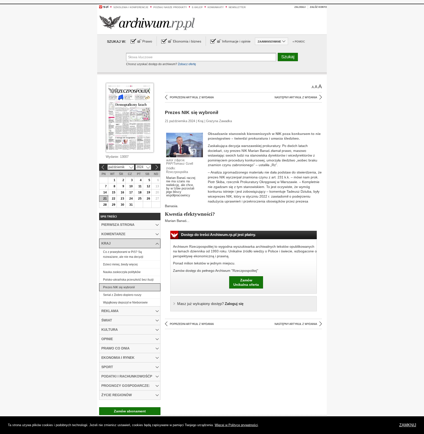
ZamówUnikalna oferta (246, 282)
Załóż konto (318, 7)
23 (122, 198)
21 (105, 198)
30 (122, 204)
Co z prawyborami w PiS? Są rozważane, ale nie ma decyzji (123, 254)
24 (131, 198)
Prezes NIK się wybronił (119, 287)
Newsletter (237, 7)
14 (105, 192)
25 (140, 198)
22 (113, 198)
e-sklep (197, 7)
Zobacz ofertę (187, 64)
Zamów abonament (130, 411)
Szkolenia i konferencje (130, 7)
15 (113, 192)
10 (131, 186)
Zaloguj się (210, 304)
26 (148, 198)
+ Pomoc (298, 41)
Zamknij (407, 425)
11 (140, 186)
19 (148, 192)
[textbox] (201, 57)
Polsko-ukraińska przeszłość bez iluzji (128, 279)
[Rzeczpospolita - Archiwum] (147, 22)
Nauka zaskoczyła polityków (122, 272)
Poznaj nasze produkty (170, 7)
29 (113, 204)
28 (105, 204)
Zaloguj (299, 7)
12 (148, 186)
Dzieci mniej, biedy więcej (120, 264)
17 (131, 192)
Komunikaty (216, 7)
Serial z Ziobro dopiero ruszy (122, 295)
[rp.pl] (103, 6)
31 (131, 204)
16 (122, 192)
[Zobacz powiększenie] (184, 144)
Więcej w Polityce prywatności (236, 425)
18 (140, 192)
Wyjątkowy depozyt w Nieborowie (125, 302)
